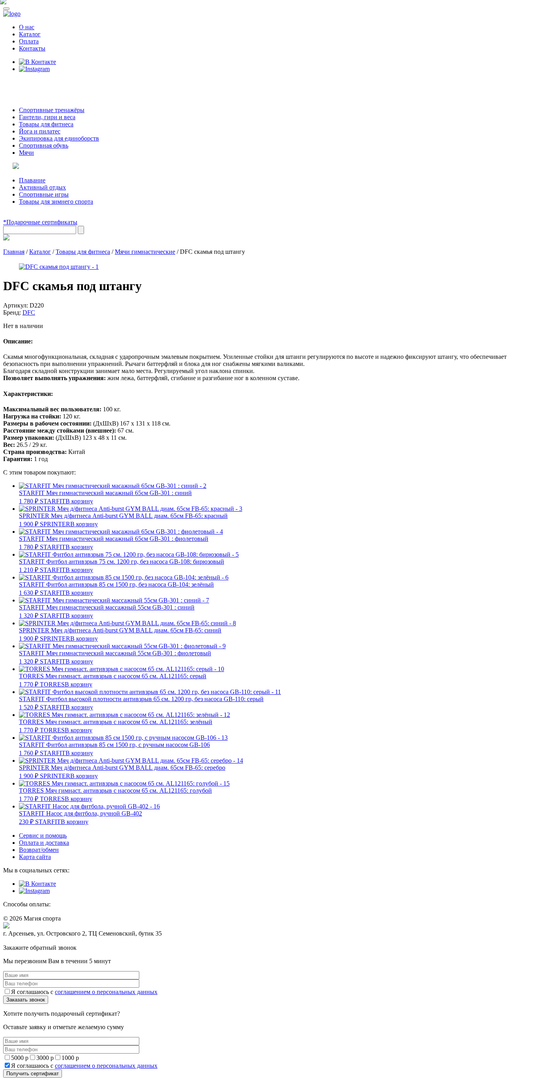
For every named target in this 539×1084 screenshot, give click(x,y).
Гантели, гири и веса (47, 117)
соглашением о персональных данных (106, 991)
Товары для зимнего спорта (56, 201)
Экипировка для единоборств (59, 138)
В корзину (79, 501)
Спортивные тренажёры (51, 110)
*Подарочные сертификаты (40, 222)
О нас (26, 27)
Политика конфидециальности (39, 941)
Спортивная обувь (43, 145)
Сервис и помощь (43, 835)
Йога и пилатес (39, 131)
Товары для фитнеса (46, 124)
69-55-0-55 (27, 84)
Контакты (32, 48)
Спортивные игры (44, 194)
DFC (28, 312)
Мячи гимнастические (145, 251)
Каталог (30, 34)
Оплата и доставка (44, 842)
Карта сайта (35, 856)
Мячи (26, 152)
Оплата (29, 41)
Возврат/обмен (39, 849)
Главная (13, 251)
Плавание (32, 180)
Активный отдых (42, 187)
